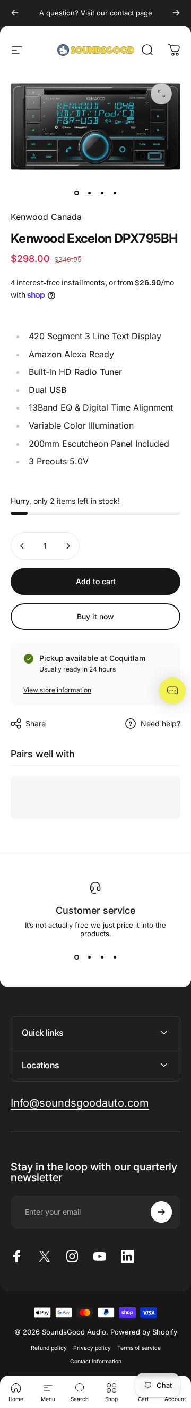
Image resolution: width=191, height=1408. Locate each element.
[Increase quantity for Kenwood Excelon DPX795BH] (68, 546)
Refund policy (49, 1348)
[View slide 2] (89, 957)
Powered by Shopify (143, 1332)
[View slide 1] (76, 957)
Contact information (95, 1361)
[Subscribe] (161, 1212)
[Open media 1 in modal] (161, 93)
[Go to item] (76, 193)
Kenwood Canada (46, 216)
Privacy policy (92, 1348)
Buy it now (95, 616)
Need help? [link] (160, 723)
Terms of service (139, 1348)
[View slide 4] (114, 957)
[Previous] (15, 13)
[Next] (176, 13)
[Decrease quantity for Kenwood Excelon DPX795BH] (22, 546)
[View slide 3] (102, 957)
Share (35, 723)
